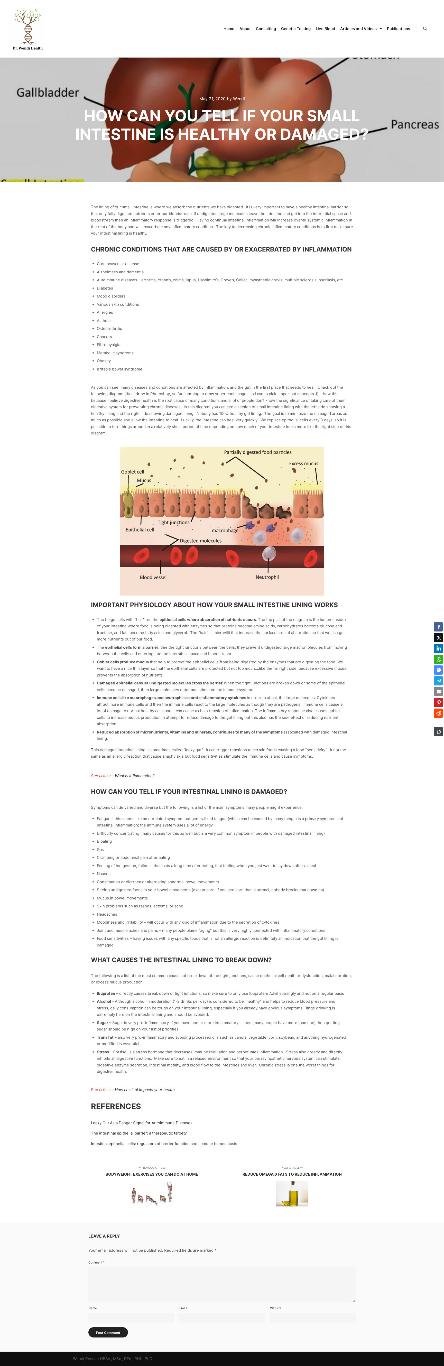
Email (183, 1308)
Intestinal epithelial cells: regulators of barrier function (140, 1143)
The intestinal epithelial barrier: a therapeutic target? (139, 1133)
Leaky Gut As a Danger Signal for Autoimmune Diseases (141, 1122)
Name (92, 1308)
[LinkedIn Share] (438, 648)
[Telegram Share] (438, 680)
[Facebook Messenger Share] (438, 670)
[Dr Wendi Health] (27, 29)
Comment (96, 1262)
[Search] (425, 28)
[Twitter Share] (438, 637)
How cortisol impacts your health (145, 1089)
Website (275, 1308)
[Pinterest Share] (438, 702)
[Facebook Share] (438, 626)
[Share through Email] (438, 691)
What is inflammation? (135, 775)
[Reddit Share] (438, 713)
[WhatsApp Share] (438, 659)
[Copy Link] (438, 731)
